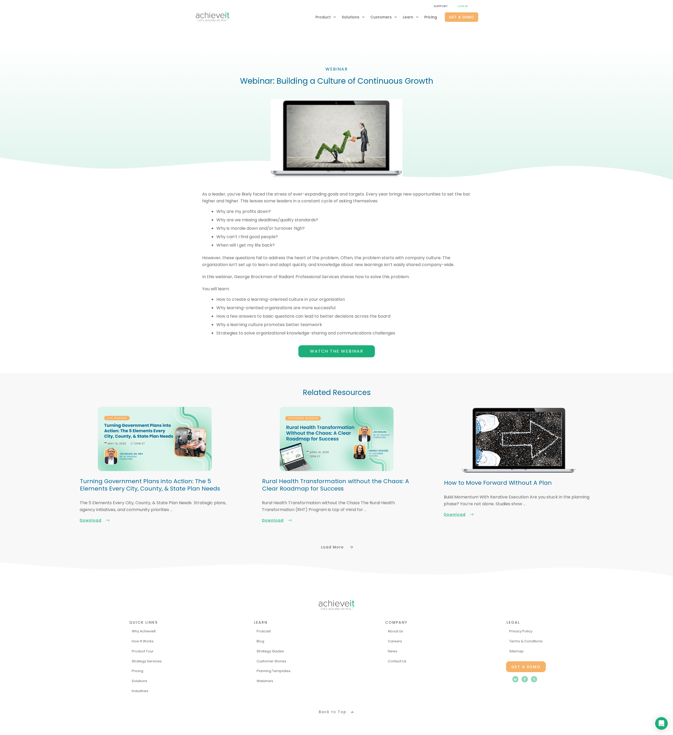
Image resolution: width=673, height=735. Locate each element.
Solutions (139, 680)
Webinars (265, 680)
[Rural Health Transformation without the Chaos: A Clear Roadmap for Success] (337, 439)
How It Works (143, 641)
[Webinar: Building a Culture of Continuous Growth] (336, 139)
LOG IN (463, 6)
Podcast (264, 631)
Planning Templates (273, 670)
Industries (140, 690)
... (171, 510)
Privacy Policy (520, 631)
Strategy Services (147, 661)
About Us (395, 631)
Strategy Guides (270, 651)
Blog (260, 641)
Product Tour (143, 651)
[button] (336, 712)
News (392, 651)
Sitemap (516, 651)
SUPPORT (441, 6)
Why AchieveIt (144, 631)
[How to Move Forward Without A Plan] (518, 440)
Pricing (137, 670)
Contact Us (397, 661)
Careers (395, 641)
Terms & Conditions (526, 641)
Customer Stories (271, 661)
